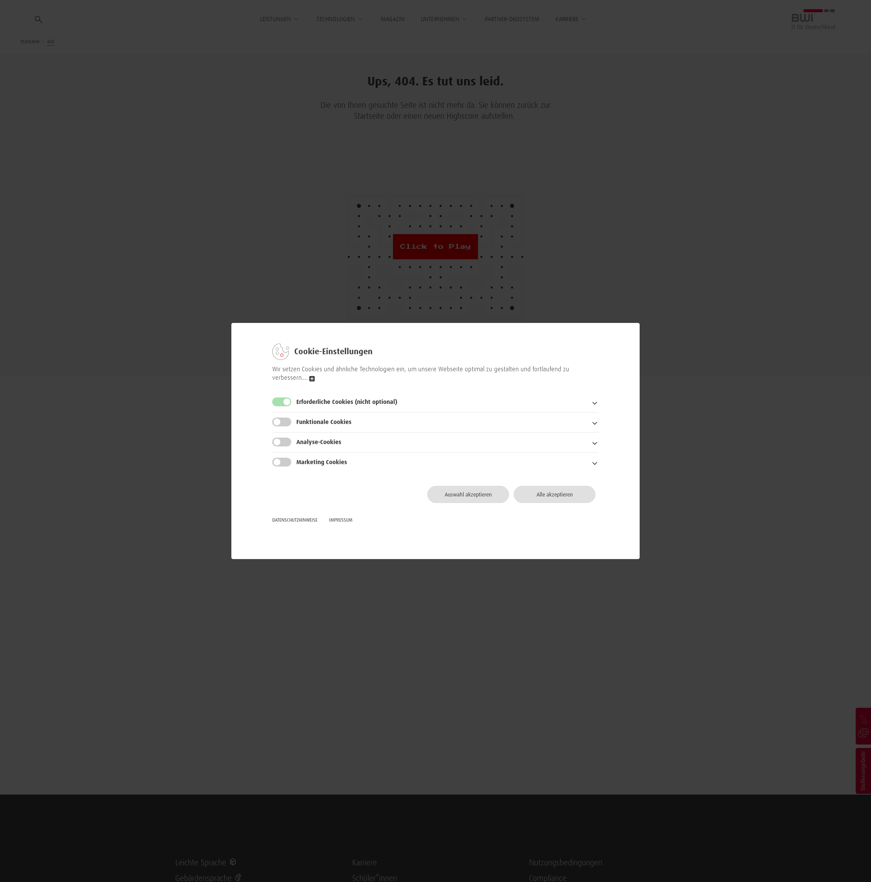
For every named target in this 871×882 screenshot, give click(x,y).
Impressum (340, 520)
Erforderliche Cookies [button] (346, 402)
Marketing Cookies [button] (321, 462)
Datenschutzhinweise (294, 520)
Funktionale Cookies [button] (323, 422)
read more (312, 379)
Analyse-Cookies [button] (318, 442)
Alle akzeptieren (555, 494)
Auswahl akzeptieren (468, 494)
